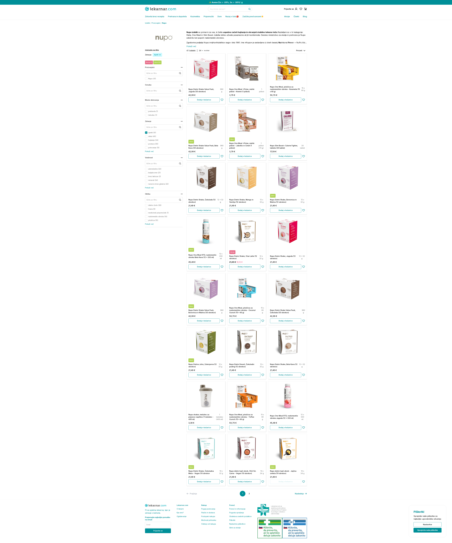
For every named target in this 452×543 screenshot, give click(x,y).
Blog (305, 16)
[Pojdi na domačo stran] (160, 9)
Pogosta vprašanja (236, 513)
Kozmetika (195, 16)
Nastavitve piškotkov (237, 524)
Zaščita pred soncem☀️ (253, 16)
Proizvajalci (156, 23)
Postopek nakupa (208, 516)
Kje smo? (180, 513)
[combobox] (201, 50)
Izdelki (147, 23)
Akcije (287, 16)
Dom (220, 16)
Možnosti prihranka (208, 520)
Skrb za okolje (235, 528)
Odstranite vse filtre (152, 50)
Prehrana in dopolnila (177, 16)
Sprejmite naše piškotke (427, 530)
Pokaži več (149, 151)
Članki (296, 16)
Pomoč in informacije (237, 509)
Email (148, 525)
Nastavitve (427, 524)
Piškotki (232, 520)
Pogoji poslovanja (208, 509)
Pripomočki (209, 16)
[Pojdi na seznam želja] (300, 9)
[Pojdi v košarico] (305, 9)
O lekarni (180, 509)
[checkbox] (146, 78)
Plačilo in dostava (208, 513)
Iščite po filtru (151, 73)
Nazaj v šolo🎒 (232, 16)
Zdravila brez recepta (154, 16)
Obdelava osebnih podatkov (240, 516)
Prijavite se (158, 531)
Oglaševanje (181, 516)
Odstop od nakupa (208, 524)
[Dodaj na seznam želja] (222, 99)
